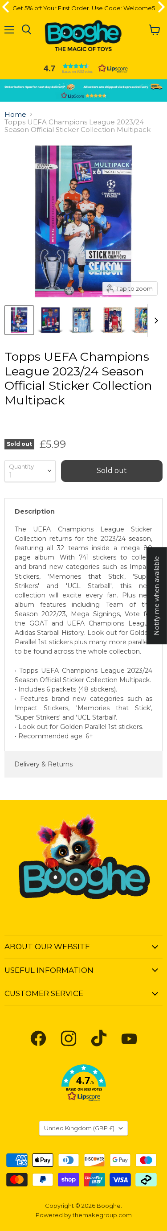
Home (15, 114)
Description (35, 511)
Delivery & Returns (43, 764)
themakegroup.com (102, 1215)
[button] (84, 68)
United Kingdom (79, 1128)
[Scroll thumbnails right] (154, 320)
